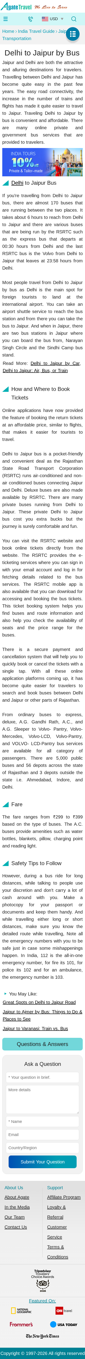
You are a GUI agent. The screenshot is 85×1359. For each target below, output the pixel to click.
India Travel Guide (36, 31)
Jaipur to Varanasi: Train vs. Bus (35, 1028)
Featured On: (42, 1300)
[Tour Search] (73, 19)
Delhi (17, 183)
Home (8, 31)
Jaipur (64, 31)
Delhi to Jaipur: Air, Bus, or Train (35, 370)
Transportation (16, 38)
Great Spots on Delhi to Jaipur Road (39, 1002)
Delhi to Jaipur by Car (55, 363)
